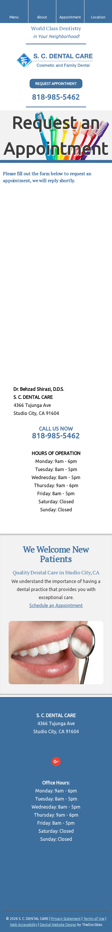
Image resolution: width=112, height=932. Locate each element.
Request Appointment (56, 83)
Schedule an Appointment (56, 605)
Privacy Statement (66, 918)
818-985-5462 (56, 97)
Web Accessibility (23, 925)
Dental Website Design (58, 925)
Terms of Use (94, 918)
